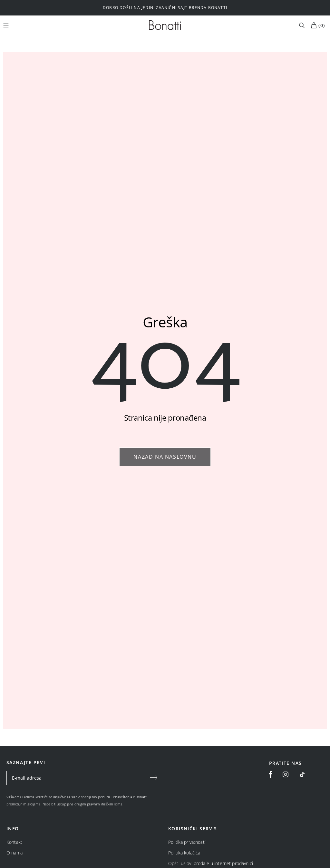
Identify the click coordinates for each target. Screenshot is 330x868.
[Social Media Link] (302, 774)
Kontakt (14, 842)
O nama (14, 853)
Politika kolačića (184, 853)
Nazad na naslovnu (164, 456)
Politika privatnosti (187, 842)
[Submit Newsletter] (154, 778)
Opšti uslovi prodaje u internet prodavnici (210, 863)
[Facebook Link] (270, 774)
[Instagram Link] (285, 774)
